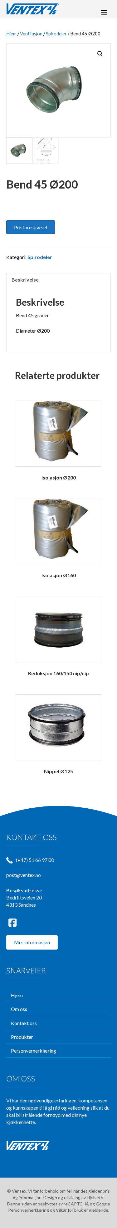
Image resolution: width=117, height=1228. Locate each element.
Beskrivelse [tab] (25, 279)
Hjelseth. (95, 1197)
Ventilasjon (31, 33)
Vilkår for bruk (69, 1210)
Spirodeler (56, 33)
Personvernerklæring (28, 1210)
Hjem (11, 33)
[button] (100, 54)
